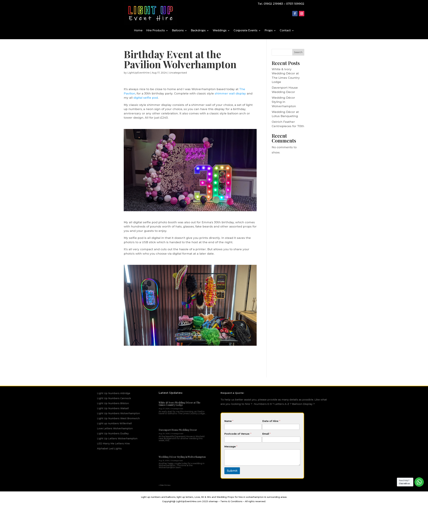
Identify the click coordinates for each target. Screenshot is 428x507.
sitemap (213, 501)
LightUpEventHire (138, 72)
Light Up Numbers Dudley (113, 433)
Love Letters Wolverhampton (115, 428)
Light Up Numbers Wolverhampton (118, 413)
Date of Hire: (271, 421)
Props (268, 30)
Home (138, 30)
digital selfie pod (145, 97)
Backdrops (198, 30)
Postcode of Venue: (237, 433)
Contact (285, 30)
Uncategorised (178, 72)
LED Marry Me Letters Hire (113, 443)
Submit (232, 470)
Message (230, 446)
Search (298, 52)
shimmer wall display (230, 93)
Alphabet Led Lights (109, 448)
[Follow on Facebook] (295, 13)
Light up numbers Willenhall (114, 423)
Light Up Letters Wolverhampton (117, 438)
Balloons (178, 30)
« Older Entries (165, 485)
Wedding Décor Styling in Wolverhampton (284, 102)
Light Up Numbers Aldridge (113, 393)
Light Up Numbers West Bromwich (118, 418)
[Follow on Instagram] (301, 13)
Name (228, 421)
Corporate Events (245, 30)
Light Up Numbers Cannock (114, 398)
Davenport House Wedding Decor (178, 429)
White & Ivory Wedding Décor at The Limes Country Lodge (179, 404)
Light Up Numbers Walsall (113, 408)
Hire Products (155, 30)
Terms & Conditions (231, 501)
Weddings (220, 30)
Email (266, 433)
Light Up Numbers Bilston (113, 403)
